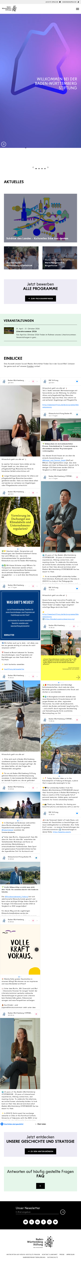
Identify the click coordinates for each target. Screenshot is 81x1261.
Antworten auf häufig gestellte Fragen (23, 1254)
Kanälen (30, 366)
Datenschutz (52, 1257)
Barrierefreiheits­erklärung (34, 1257)
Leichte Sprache (52, 2)
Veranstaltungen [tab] (19, 320)
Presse (62, 1254)
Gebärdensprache (69, 2)
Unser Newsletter (28, 1208)
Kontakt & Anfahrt (50, 1254)
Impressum (70, 1254)
